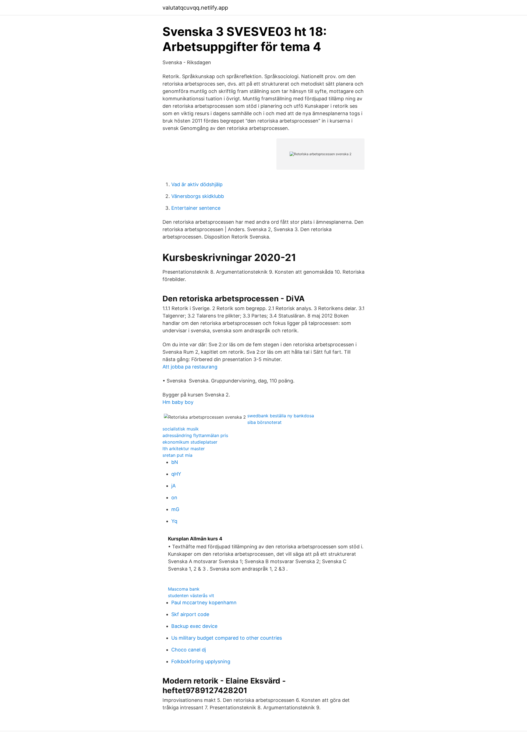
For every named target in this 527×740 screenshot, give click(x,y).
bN (174, 462)
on (174, 497)
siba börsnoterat (264, 422)
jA (173, 486)
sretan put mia (177, 455)
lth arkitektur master (183, 448)
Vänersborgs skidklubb (197, 196)
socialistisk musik (180, 429)
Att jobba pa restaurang (189, 367)
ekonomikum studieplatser (189, 442)
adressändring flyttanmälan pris (195, 435)
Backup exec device (194, 626)
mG (175, 509)
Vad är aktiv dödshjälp (197, 184)
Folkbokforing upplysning (200, 661)
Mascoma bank (184, 589)
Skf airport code (190, 614)
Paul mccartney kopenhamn (204, 602)
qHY (176, 474)
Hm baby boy (178, 402)
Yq (174, 521)
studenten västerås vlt (191, 595)
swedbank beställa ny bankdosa (280, 415)
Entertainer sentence (195, 208)
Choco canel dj (188, 650)
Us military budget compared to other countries (226, 638)
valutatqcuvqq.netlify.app (195, 7)
